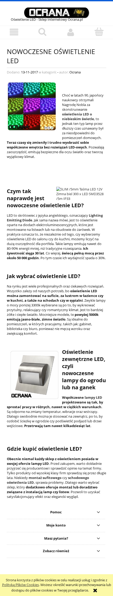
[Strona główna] (56, 12)
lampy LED (93, 397)
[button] (14, 32)
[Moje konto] (70, 32)
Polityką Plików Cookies (20, 584)
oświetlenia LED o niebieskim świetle (78, 116)
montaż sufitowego (45, 477)
